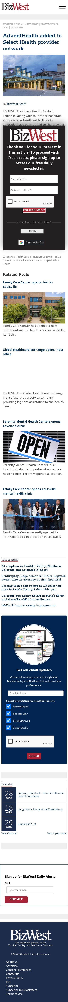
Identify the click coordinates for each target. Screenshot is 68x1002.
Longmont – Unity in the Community (40, 809)
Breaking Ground (21, 720)
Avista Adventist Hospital (38, 260)
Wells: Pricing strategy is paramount (28, 606)
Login (32, 231)
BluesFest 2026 (27, 824)
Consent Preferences (18, 970)
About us (11, 962)
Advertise (12, 966)
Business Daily (20, 713)
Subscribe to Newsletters (21, 990)
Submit (34, 756)
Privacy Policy (14, 978)
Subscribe (12, 986)
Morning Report (20, 706)
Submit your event (57, 833)
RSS (8, 982)
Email (7, 883)
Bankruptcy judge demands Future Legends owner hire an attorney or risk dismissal (33, 578)
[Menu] (62, 7)
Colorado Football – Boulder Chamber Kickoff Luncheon (41, 794)
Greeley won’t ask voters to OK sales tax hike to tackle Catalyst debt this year (31, 587)
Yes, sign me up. (34, 210)
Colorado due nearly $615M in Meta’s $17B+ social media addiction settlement (33, 597)
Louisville (47, 256)
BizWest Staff (16, 104)
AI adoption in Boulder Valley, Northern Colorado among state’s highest (31, 568)
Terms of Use (14, 994)
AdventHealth (17, 260)
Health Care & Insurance (20, 24)
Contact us (12, 974)
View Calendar (9, 833)
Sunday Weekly (20, 727)
